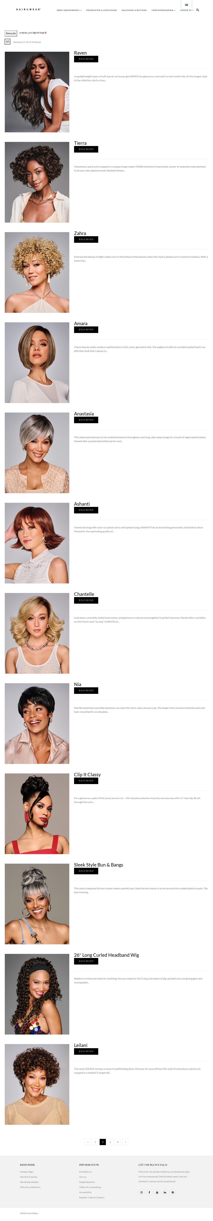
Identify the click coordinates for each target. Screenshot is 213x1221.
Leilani (80, 1045)
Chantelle (84, 594)
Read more (86, 59)
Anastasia (84, 413)
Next (125, 1142)
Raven (80, 52)
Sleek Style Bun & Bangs (98, 864)
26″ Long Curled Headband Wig (106, 955)
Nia (77, 684)
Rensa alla (11, 33)
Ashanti (82, 504)
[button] (197, 10)
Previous (88, 1142)
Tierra (80, 143)
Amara (80, 323)
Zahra (80, 233)
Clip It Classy (87, 774)
